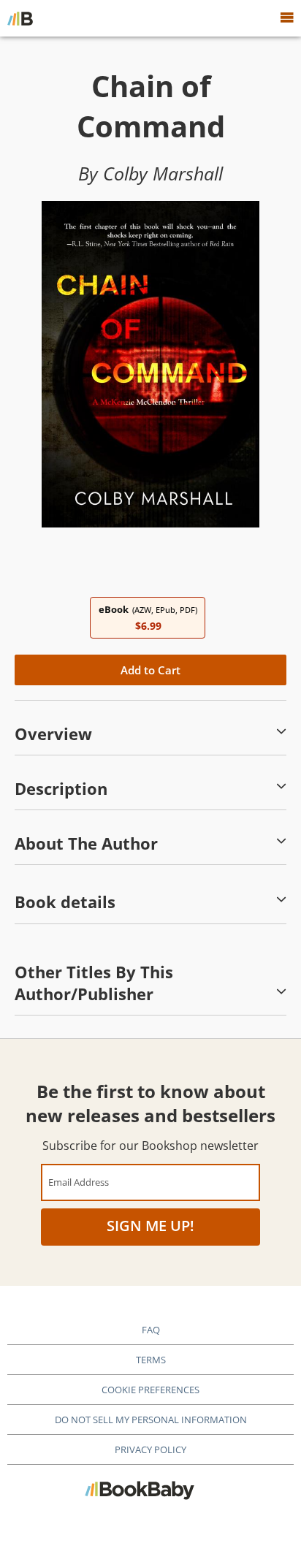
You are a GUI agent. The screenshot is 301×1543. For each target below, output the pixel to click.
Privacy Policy (150, 1449)
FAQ (151, 1329)
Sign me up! (150, 1225)
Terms (151, 1359)
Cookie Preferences (150, 1389)
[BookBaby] (20, 18)
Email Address (78, 1182)
